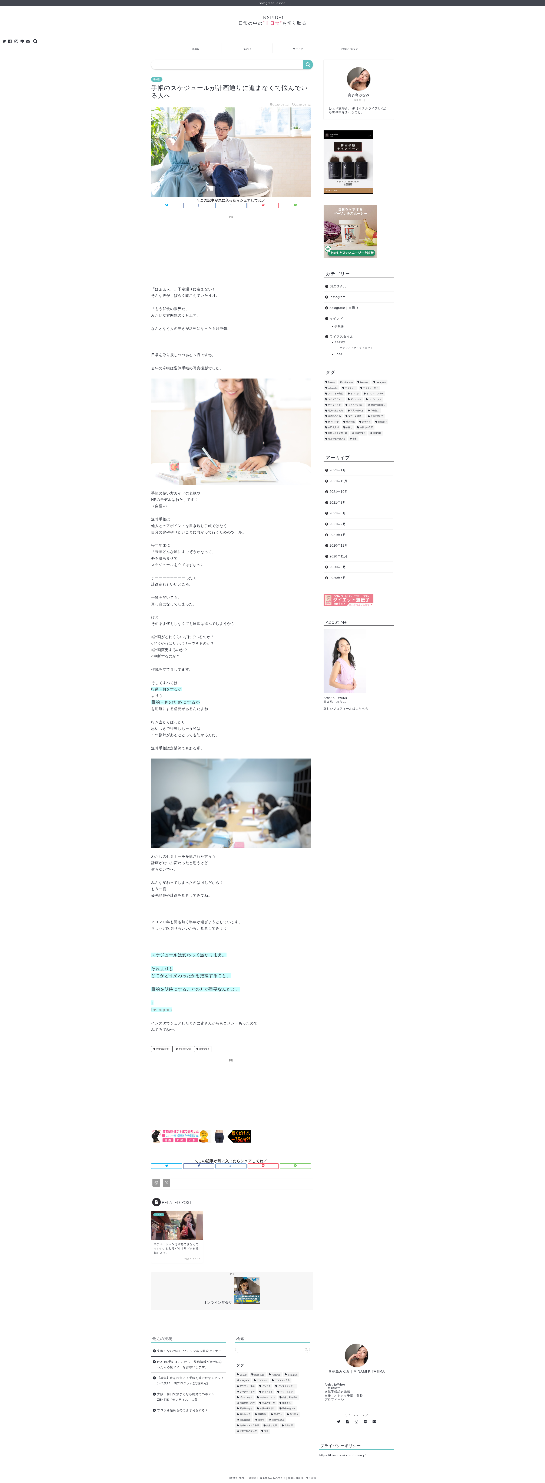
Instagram (161, 1009)
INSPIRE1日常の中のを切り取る (272, 20)
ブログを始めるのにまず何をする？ (182, 1410)
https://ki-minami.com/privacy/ (342, 1455)
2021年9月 (338, 502)
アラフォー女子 (370, 388)
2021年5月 (338, 513)
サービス (298, 48)
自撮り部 (377, 433)
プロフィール (334, 1399)
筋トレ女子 (333, 422)
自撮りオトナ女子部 (337, 433)
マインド (336, 318)
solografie (333, 388)
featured (364, 382)
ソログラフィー (335, 399)
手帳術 (156, 79)
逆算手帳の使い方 (336, 438)
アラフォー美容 (335, 394)
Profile (246, 48)
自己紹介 (382, 422)
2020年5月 (338, 578)
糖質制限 (350, 422)
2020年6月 (338, 567)
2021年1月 (338, 535)
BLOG (195, 48)
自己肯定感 (333, 427)
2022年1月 (338, 470)
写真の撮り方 (356, 410)
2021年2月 (338, 524)
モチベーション (355, 405)
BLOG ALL (338, 286)
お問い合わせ (349, 48)
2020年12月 (339, 545)
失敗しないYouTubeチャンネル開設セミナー (189, 1351)
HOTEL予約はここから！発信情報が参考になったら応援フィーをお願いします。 (189, 1364)
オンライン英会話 (218, 1302)
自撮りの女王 (366, 427)
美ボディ (366, 422)
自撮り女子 (203, 1049)
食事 (355, 438)
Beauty (339, 341)
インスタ (354, 394)
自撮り (349, 427)
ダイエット (355, 399)
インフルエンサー (374, 394)
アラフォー (350, 388)
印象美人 (375, 410)
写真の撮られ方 (335, 410)
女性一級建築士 (355, 416)
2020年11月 (338, 556)
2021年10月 (339, 491)
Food (338, 354)
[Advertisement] (231, 250)
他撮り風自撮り (163, 1049)
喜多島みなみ (334, 416)
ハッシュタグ (375, 399)
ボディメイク (334, 405)
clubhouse (348, 382)
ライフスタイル (341, 336)
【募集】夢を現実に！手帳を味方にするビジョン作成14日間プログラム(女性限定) (190, 1380)
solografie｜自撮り (344, 308)
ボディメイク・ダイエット (356, 347)
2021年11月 (338, 481)
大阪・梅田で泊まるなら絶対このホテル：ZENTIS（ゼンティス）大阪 (187, 1397)
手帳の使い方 (184, 1049)
